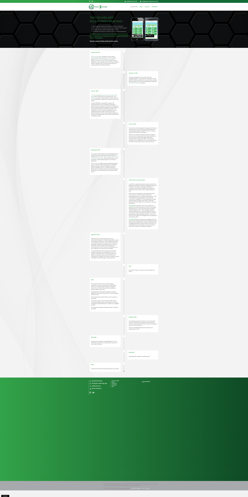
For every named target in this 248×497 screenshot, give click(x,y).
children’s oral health (135, 82)
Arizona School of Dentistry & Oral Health (105, 59)
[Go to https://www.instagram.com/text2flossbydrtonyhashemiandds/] (89, 1)
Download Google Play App (99, 383)
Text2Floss (93, 98)
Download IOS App (97, 380)
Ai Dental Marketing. (136, 488)
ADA (143, 488)
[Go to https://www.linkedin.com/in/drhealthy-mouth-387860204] (92, 1)
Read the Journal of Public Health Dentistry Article (104, 41)
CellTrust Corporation (96, 56)
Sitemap (147, 488)
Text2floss (95, 163)
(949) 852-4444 (96, 386)
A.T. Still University (95, 95)
